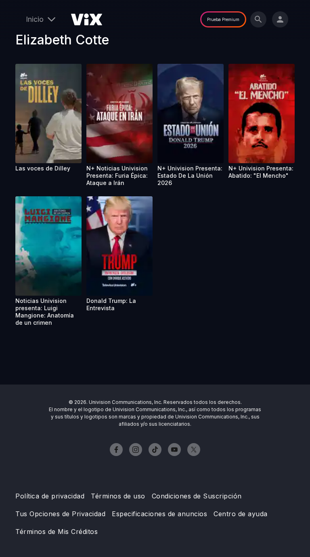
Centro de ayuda (241, 514)
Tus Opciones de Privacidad (60, 514)
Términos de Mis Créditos (56, 532)
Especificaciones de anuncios (159, 514)
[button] (48, 113)
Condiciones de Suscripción (197, 496)
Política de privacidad (49, 496)
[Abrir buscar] (258, 19)
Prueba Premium (223, 19)
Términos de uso (118, 496)
